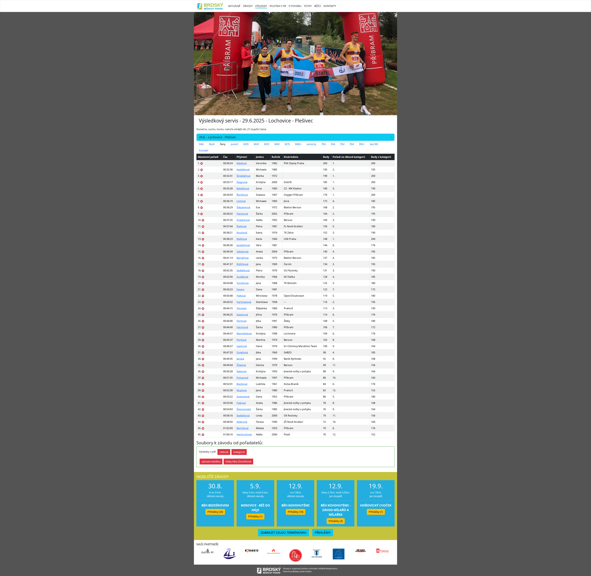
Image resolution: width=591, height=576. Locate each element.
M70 (287, 144)
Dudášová (242, 276)
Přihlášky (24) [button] (215, 512)
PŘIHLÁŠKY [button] (323, 532)
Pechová (241, 321)
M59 (266, 144)
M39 (246, 144)
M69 (276, 144)
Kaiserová (242, 314)
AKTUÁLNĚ (234, 6)
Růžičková (242, 264)
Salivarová (242, 251)
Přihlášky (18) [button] (295, 512)
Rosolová (242, 232)
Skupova (242, 390)
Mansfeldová (244, 333)
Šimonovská (244, 409)
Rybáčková (243, 188)
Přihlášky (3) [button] (336, 521)
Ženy (222, 144)
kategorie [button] (239, 452)
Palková (241, 295)
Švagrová (242, 182)
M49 (256, 144)
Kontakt (203, 150)
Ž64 (352, 144)
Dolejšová (242, 352)
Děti (201, 144)
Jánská (240, 358)
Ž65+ (362, 144)
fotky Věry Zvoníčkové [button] (238, 461)
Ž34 (324, 144)
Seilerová (242, 422)
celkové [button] (223, 452)
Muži (212, 144)
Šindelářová (243, 176)
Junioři (234, 144)
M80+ (298, 144)
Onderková (243, 220)
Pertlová (241, 340)
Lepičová (242, 346)
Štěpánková (243, 207)
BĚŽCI (317, 6)
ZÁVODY (248, 6)
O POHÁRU (295, 6)
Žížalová (241, 365)
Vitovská (241, 308)
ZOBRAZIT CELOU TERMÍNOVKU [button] (283, 532)
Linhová (241, 201)
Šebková (241, 371)
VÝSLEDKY (261, 6)
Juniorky (311, 144)
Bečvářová (243, 258)
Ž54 (342, 144)
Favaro (240, 289)
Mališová (242, 239)
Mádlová (242, 163)
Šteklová (241, 226)
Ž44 (333, 144)
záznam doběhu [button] (211, 461)
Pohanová (242, 377)
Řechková (242, 194)
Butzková (242, 384)
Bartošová (242, 428)
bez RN (374, 144)
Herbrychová (244, 434)
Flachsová (242, 213)
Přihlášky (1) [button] (255, 516)
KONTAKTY (330, 6)
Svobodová (243, 396)
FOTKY (308, 6)
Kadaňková (243, 169)
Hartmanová (244, 302)
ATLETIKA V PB (277, 6)
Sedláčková (243, 270)
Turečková (243, 283)
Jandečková (243, 245)
